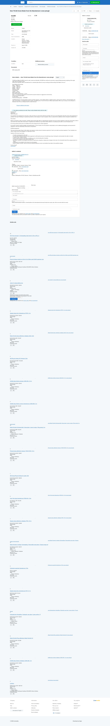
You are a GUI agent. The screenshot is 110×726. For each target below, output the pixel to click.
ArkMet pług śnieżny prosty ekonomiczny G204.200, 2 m (23, 403)
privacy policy (28, 213)
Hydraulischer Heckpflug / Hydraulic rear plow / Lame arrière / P (25, 614)
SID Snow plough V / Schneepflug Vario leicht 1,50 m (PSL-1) (24, 235)
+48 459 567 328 (25, 166)
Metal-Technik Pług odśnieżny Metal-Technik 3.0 (21, 638)
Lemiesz (12, 683)
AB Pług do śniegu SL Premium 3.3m (19, 358)
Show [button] (20, 166)
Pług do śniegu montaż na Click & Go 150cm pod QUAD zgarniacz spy (27, 259)
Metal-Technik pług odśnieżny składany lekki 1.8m (22, 336)
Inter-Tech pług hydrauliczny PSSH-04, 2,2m (20, 498)
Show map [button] (33, 185)
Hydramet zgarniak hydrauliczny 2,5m (19, 568)
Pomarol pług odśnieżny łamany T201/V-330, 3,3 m (22, 451)
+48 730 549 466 (25, 170)
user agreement (36, 213)
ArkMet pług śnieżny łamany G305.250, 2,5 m (21, 381)
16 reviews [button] (17, 159)
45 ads (17, 156)
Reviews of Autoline (35, 710)
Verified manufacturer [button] (18, 155)
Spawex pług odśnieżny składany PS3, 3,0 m (20, 521)
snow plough (24, 34)
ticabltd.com (14, 171)
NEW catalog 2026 (16, 69)
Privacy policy (34, 705)
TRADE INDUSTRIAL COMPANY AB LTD (20, 154)
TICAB (23, 28)
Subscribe (14, 298)
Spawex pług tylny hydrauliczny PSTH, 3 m (20, 313)
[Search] (28, 2)
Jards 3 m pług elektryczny (16, 283)
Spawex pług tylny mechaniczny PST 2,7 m (20, 591)
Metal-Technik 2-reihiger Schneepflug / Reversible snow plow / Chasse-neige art (29, 544)
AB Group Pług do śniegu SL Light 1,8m (19, 475)
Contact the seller (16, 24)
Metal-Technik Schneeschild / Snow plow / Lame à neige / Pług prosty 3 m (27, 427)
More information (85, 39)
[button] (74, 11)
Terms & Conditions (35, 703)
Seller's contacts (13, 707)
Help (11, 705)
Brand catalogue (34, 712)
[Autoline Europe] (14, 2)
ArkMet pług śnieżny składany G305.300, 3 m (21, 660)
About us (12, 703)
